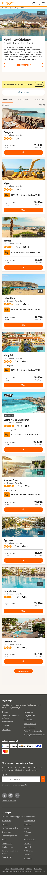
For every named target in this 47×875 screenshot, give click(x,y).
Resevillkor (28, 719)
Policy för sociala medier (33, 731)
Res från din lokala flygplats (12, 816)
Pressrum (5, 725)
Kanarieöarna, (20, 43)
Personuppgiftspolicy (17, 868)
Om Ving (5, 712)
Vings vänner (7, 857)
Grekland (27, 843)
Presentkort (6, 820)
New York (27, 847)
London (27, 828)
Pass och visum (30, 723)
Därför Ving (6, 729)
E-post (4, 775)
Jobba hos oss (7, 722)
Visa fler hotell (23, 671)
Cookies (7, 868)
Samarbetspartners (9, 835)
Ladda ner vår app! (9, 800)
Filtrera (25, 92)
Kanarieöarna (29, 839)
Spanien (31, 43)
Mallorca (27, 832)
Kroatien (27, 855)
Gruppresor (6, 832)
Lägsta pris (23, 100)
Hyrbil (4, 839)
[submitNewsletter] (43, 779)
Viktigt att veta (29, 716)
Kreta (26, 835)
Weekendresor (29, 820)
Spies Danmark (38, 868)
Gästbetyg (39, 100)
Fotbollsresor (7, 843)
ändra (39, 84)
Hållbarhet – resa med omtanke (10, 717)
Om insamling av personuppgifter (14, 785)
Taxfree (5, 824)
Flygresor (27, 824)
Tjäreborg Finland (7, 871)
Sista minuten (29, 816)
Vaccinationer (29, 727)
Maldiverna (28, 851)
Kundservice (29, 712)
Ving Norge (29, 868)
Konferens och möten (10, 828)
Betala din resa (7, 847)
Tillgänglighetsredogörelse (34, 735)
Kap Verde (28, 858)
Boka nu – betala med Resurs (10, 852)
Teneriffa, (8, 43)
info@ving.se (27, 871)
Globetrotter (18, 871)
